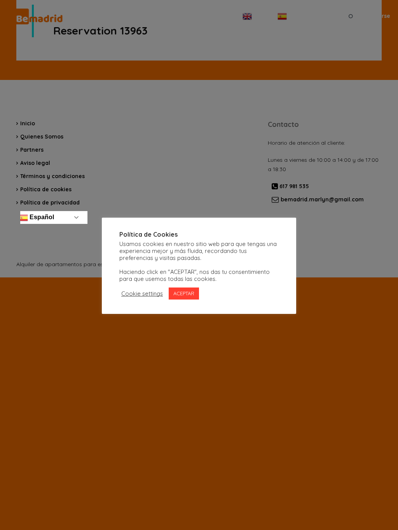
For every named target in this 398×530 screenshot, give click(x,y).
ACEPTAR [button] (183, 293)
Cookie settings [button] (142, 293)
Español (41, 217)
